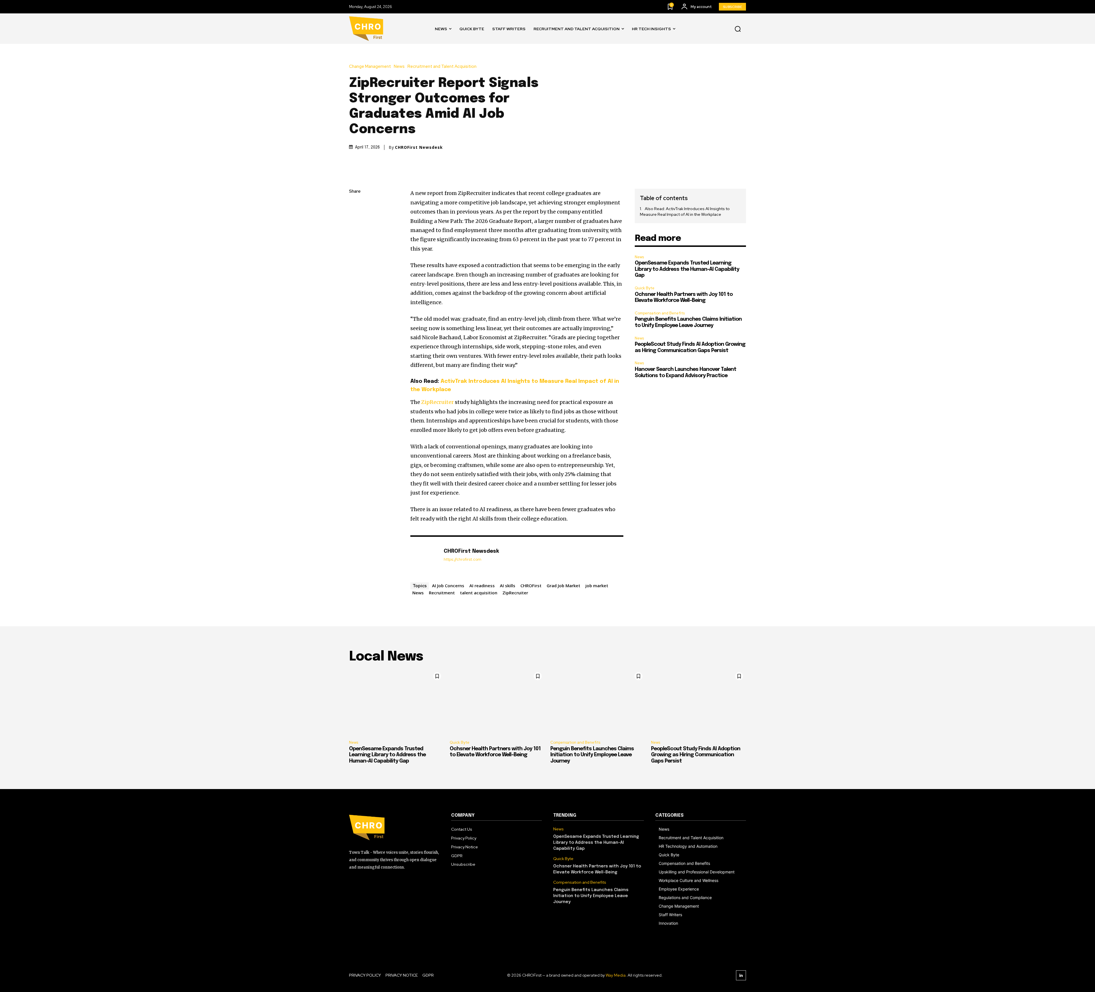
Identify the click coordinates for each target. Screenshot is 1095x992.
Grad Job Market (563, 585)
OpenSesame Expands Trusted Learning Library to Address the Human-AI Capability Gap (687, 269)
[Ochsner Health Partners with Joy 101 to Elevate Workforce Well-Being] (497, 702)
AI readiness (482, 585)
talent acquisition (478, 592)
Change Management (370, 66)
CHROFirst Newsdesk (419, 147)
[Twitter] (354, 218)
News (399, 66)
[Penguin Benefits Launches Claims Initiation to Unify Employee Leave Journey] (597, 702)
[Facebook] (354, 205)
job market (596, 585)
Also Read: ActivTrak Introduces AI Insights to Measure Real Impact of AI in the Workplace (685, 211)
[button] (737, 29)
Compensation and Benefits (660, 313)
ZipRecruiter (437, 402)
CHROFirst (531, 585)
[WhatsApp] (354, 245)
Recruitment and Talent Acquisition (441, 66)
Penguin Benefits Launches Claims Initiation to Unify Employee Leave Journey (592, 755)
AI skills (507, 585)
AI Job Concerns (448, 585)
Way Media (616, 975)
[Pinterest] (354, 232)
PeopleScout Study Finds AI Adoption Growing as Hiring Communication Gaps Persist (695, 755)
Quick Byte (644, 288)
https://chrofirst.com (462, 559)
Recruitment (442, 592)
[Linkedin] (741, 975)
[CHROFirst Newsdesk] (424, 558)
